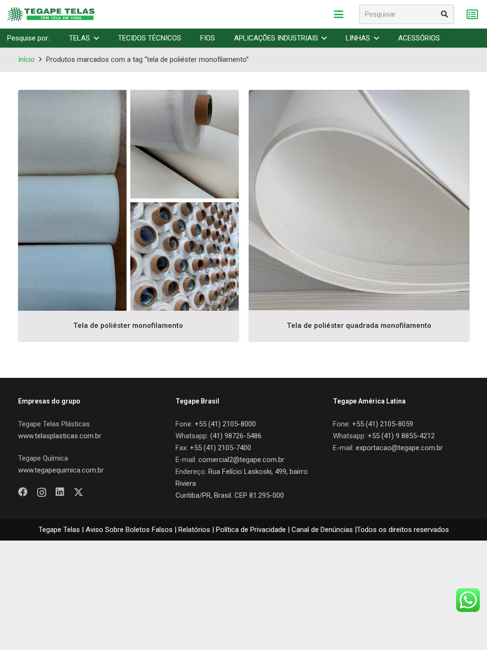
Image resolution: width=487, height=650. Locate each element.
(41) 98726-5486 (236, 436)
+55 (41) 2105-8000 (225, 424)
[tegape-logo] (51, 14)
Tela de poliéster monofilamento (128, 325)
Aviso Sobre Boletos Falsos (129, 529)
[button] (338, 14)
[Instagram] (41, 492)
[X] (78, 492)
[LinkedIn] (60, 492)
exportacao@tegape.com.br (399, 447)
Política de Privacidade (251, 529)
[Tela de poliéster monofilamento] (128, 200)
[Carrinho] (472, 14)
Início (26, 59)
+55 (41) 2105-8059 (382, 424)
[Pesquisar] (444, 14)
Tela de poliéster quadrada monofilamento (359, 325)
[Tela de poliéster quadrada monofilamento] (359, 200)
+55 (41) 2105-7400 (220, 447)
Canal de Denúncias (322, 529)
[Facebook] (23, 492)
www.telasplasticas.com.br (59, 436)
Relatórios (194, 529)
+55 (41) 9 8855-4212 (401, 436)
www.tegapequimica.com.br (61, 470)
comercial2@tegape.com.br (241, 459)
